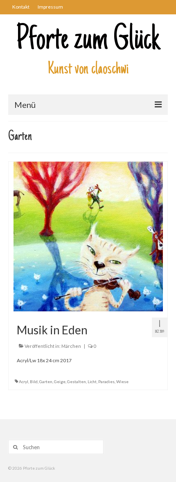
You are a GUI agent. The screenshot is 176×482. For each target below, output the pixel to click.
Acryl (23, 381)
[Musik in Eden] (88, 236)
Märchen (71, 346)
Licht (92, 381)
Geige (59, 381)
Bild (34, 381)
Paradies (106, 381)
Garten (45, 381)
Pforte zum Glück (88, 41)
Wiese (122, 381)
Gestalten (76, 381)
